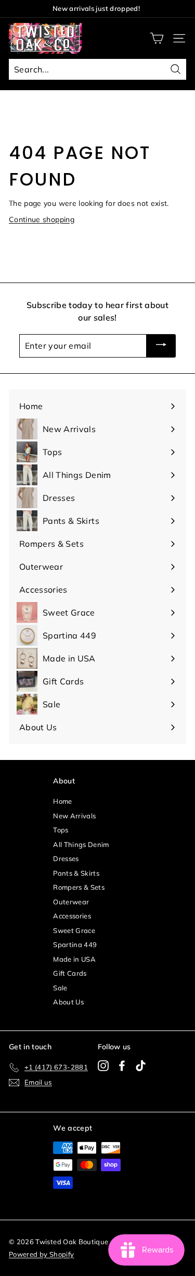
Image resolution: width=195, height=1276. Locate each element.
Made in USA (74, 959)
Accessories (72, 916)
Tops (60, 830)
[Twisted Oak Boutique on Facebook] (121, 1065)
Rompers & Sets (79, 887)
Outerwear (71, 902)
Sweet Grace (74, 930)
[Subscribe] (161, 346)
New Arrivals (74, 816)
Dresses (66, 858)
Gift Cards (70, 973)
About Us (68, 1002)
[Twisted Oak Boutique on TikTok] (140, 1065)
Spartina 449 (75, 944)
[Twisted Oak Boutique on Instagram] (103, 1065)
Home (62, 801)
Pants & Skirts (76, 873)
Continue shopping (41, 219)
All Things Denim (81, 844)
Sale (60, 988)
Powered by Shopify (41, 1254)
